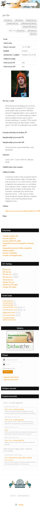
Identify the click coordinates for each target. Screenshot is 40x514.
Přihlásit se (7, 372)
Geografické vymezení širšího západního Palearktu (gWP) (17, 249)
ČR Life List (6, 269)
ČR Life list (8, 20)
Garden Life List (12, 23)
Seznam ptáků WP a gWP (12, 241)
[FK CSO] (20, 337)
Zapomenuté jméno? (11, 377)
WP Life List (7, 272)
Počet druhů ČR (8, 301)
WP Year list (32, 31)
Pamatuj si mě (9, 368)
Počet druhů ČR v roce (10, 307)
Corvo (6, 430)
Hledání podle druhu (9, 320)
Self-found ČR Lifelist (10, 285)
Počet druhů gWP (8, 305)
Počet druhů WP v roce (10, 310)
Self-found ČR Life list (29, 23)
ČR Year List (7, 274)
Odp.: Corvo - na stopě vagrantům (14, 409)
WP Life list (19, 20)
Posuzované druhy (9, 315)
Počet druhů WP (8, 303)
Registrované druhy (9, 312)
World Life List (31, 20)
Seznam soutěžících (10, 253)
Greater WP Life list (29, 27)
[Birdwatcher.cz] (20, 346)
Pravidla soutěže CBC (10, 236)
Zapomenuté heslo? (11, 379)
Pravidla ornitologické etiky (12, 255)
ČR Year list (20, 31)
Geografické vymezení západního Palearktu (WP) (18, 244)
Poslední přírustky (8, 318)
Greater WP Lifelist (9, 287)
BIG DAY (33, 34)
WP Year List (7, 277)
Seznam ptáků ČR (9, 238)
